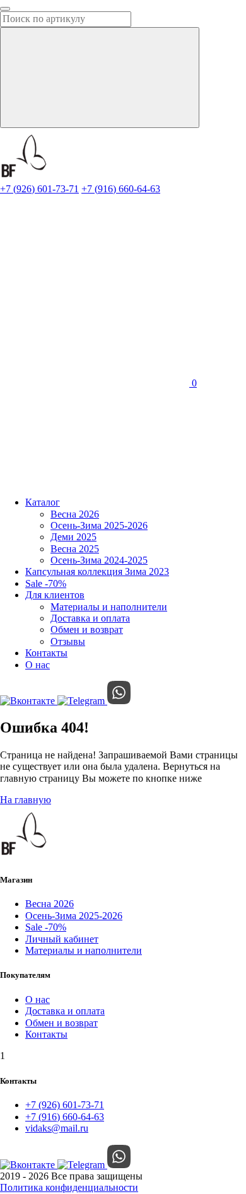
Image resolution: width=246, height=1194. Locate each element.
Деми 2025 (73, 536)
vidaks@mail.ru (56, 1128)
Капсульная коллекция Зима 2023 (97, 571)
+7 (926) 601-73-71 (39, 188)
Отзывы (67, 641)
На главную (25, 799)
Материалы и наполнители (108, 606)
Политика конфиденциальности (69, 1187)
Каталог (42, 502)
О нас (37, 664)
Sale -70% (45, 583)
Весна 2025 (74, 548)
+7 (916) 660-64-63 (120, 188)
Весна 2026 (74, 514)
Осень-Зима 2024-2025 (99, 560)
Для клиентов (55, 594)
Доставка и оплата (90, 618)
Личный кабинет (61, 939)
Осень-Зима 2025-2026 (99, 525)
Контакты (46, 652)
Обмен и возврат (86, 629)
